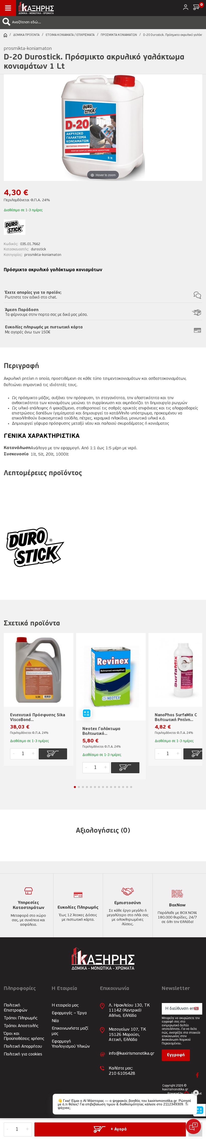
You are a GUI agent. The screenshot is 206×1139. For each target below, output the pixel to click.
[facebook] (197, 1075)
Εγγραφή (176, 1055)
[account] (186, 7)
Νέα (55, 1021)
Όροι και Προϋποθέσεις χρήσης (24, 1036)
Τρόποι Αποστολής (21, 1026)
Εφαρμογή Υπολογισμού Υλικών (71, 1044)
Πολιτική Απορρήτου (23, 1046)
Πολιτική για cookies (23, 1054)
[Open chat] (193, 1126)
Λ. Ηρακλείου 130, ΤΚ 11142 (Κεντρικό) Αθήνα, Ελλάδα (129, 1010)
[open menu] (8, 8)
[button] (7, 22)
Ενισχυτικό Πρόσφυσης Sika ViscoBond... (37, 717)
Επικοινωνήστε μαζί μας (70, 1031)
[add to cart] (53, 753)
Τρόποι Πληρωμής (20, 1018)
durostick (38, 249)
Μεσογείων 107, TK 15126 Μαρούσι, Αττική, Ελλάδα (127, 1034)
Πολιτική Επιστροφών (15, 1008)
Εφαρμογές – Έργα (69, 1013)
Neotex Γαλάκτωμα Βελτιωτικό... (101, 731)
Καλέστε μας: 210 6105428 (122, 1071)
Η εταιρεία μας (65, 1005)
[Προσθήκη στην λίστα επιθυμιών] (67, 645)
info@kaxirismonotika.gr (131, 1053)
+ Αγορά (119, 1129)
